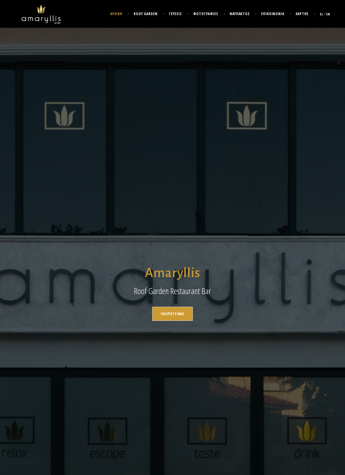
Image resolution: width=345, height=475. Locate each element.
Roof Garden (146, 13)
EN (328, 14)
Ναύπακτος (240, 13)
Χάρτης (302, 13)
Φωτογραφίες (205, 13)
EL (321, 14)
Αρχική (116, 13)
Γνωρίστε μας (172, 313)
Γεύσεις (175, 13)
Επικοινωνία (272, 13)
